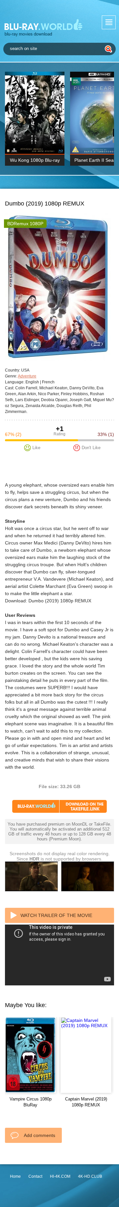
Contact (35, 1176)
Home (15, 1176)
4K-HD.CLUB (90, 1176)
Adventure (27, 376)
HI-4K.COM (60, 1176)
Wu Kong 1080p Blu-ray (35, 160)
